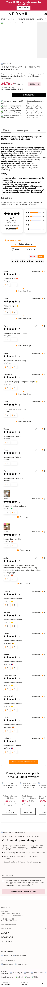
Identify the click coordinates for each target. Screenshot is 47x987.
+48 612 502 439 (7, 919)
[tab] (6, 131)
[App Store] (6, 955)
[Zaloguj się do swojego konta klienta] (40, 14)
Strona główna (7, 19)
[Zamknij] (45, 5)
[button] (45, 14)
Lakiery (40, 19)
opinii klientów (12, 222)
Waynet (24, 984)
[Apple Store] (7, 964)
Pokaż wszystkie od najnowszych (23, 762)
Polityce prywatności (23, 885)
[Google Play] (19, 955)
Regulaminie (9, 885)
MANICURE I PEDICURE (25, 19)
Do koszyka (29, 95)
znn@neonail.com (8, 925)
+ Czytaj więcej (6, 78)
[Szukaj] (35, 14)
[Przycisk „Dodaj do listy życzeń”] (16, 783)
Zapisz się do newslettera (23, 891)
